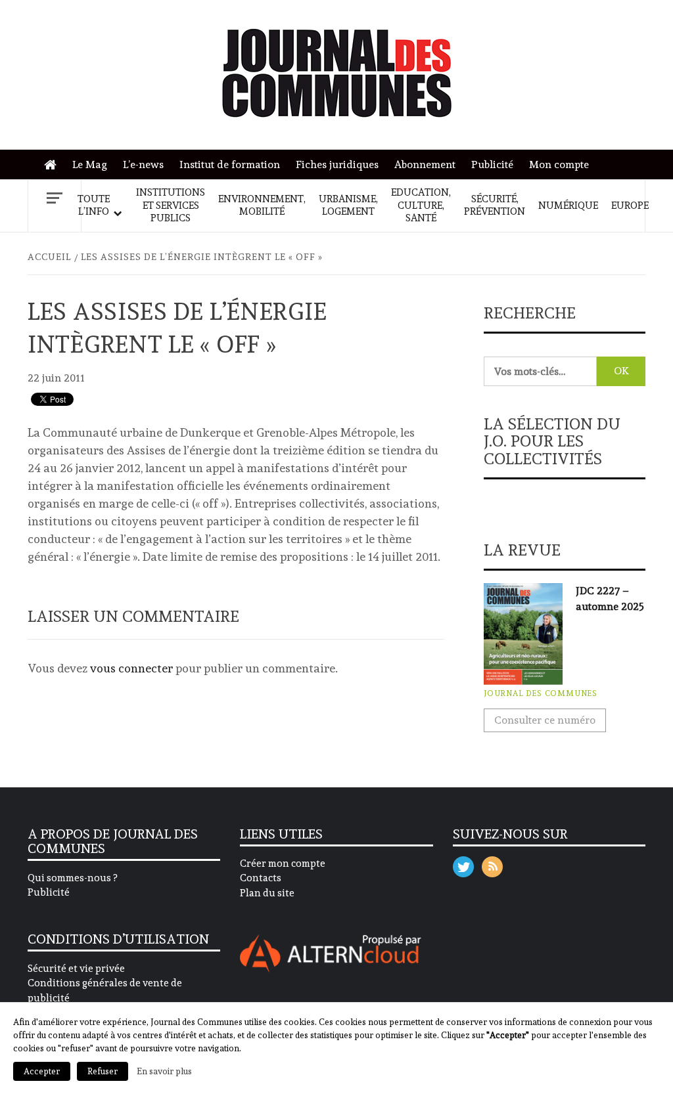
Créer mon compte (282, 863)
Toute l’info (94, 205)
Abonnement (424, 164)
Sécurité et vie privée (76, 968)
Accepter (42, 1071)
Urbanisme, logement (348, 205)
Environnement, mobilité (262, 205)
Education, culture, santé (421, 205)
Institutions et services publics (170, 205)
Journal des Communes (540, 693)
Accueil (53, 165)
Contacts (260, 878)
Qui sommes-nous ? (72, 878)
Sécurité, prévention (494, 205)
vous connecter (131, 668)
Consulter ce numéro (544, 720)
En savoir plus (164, 1071)
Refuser (102, 1071)
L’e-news (143, 164)
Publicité (492, 164)
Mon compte (559, 164)
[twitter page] (463, 864)
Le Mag (89, 164)
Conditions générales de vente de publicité (105, 990)
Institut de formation (229, 164)
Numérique (568, 205)
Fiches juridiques (337, 164)
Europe (630, 205)
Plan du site (267, 893)
